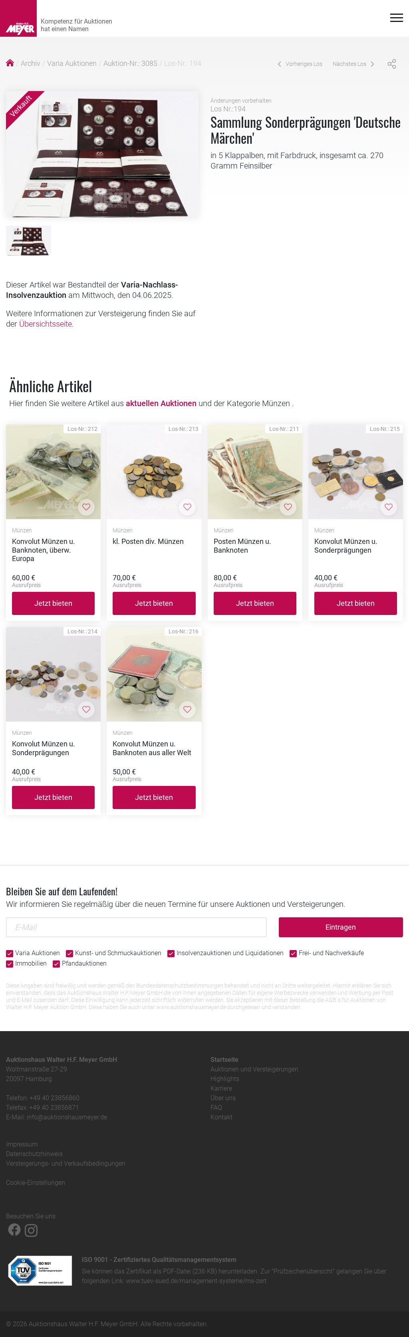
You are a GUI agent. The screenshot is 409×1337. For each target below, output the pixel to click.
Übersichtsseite (45, 324)
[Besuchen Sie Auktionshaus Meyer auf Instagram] (31, 1229)
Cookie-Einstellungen (35, 1182)
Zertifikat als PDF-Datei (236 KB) (171, 1271)
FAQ (216, 1107)
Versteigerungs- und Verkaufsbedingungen (65, 1163)
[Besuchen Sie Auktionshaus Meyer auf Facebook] (14, 1229)
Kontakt (221, 1117)
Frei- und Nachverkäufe (331, 953)
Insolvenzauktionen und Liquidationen (230, 953)
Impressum (22, 1144)
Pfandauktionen (84, 963)
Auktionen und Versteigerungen (254, 1069)
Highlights (224, 1079)
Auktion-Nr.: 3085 (130, 63)
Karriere (221, 1088)
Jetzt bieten (53, 603)
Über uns (223, 1098)
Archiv (30, 63)
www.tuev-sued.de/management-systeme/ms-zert (196, 1281)
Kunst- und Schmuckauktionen (118, 953)
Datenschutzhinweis (34, 1154)
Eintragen (341, 927)
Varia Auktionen (72, 63)
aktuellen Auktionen (161, 403)
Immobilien (31, 963)
